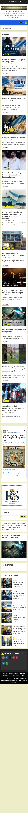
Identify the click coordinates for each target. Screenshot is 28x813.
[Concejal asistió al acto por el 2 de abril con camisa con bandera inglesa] (14, 160)
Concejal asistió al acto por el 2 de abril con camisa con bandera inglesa (13, 175)
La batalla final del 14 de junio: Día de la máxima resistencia (19, 629)
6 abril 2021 (7, 179)
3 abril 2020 (6, 257)
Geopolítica (12, 675)
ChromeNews (21, 680)
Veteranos (6, 361)
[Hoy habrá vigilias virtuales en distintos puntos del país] (14, 277)
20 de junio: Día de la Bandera (13, 138)
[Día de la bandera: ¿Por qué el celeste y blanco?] (14, 46)
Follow (17, 432)
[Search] (23, 22)
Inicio (4, 673)
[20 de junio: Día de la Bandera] (14, 124)
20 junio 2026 (7, 64)
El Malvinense (14, 11)
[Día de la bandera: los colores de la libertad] (14, 85)
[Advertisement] (14, 748)
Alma (14, 638)
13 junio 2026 (17, 645)
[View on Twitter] (24, 431)
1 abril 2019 (6, 373)
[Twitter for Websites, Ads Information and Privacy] (24, 470)
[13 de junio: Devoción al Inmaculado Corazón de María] (6, 641)
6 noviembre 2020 (8, 220)
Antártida (18, 675)
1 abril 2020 (6, 295)
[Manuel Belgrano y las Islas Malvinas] (6, 583)
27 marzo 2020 (7, 334)
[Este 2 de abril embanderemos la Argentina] (14, 316)
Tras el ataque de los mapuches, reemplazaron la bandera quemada (13, 408)
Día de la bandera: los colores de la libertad (19, 606)
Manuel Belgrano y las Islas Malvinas (20, 583)
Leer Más (5, 73)
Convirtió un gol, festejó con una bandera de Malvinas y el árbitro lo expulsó (13, 369)
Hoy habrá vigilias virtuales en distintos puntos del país (13, 292)
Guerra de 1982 (16, 626)
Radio (26, 23)
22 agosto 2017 (7, 412)
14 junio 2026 (17, 633)
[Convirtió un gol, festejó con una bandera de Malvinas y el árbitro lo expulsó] (14, 354)
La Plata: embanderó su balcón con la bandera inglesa (13, 254)
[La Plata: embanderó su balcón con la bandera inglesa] (14, 240)
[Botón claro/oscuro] (20, 22)
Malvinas (6, 167)
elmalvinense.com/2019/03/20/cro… (14, 443)
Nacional (6, 54)
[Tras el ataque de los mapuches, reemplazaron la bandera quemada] (14, 393)
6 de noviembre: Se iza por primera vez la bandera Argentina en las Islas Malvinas (12, 215)
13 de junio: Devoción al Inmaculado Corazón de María (19, 641)
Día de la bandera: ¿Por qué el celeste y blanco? (13, 61)
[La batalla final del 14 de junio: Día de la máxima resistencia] (6, 630)
